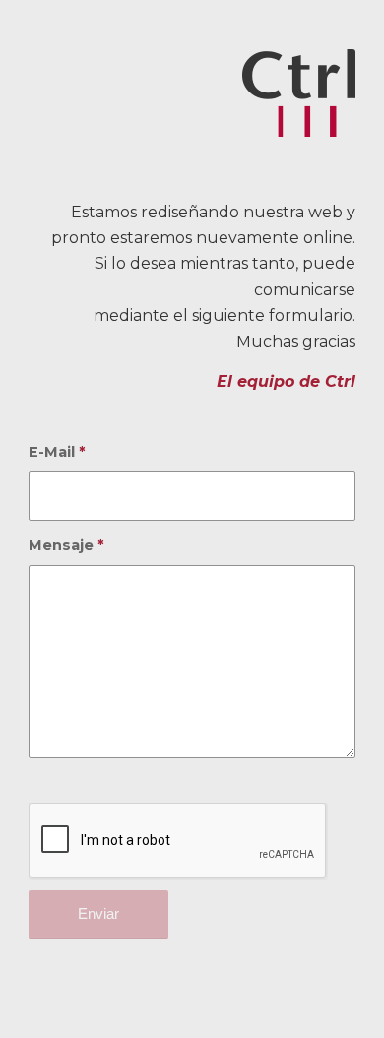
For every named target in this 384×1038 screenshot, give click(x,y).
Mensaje (66, 545)
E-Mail (57, 451)
